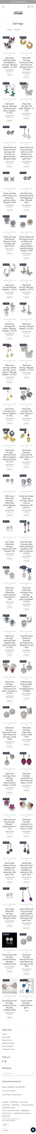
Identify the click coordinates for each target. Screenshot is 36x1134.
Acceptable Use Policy (8, 1108)
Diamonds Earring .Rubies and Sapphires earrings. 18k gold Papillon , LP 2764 (9, 62)
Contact (4, 1034)
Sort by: (9, 30)
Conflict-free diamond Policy (10, 1110)
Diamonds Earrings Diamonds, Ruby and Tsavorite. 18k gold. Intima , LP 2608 (26, 64)
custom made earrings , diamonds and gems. (26, 1004)
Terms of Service (7, 1113)
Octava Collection (7, 1046)
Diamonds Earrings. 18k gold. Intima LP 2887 (26, 412)
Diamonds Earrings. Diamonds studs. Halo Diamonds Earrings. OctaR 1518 (26, 961)
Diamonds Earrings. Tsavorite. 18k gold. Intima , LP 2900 (26, 455)
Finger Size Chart (7, 1040)
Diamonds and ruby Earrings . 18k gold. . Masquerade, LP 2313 (9, 824)
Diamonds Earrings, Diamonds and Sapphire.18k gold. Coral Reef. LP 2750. (9, 642)
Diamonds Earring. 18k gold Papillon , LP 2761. (26, 326)
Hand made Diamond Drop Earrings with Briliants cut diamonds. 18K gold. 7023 (26, 869)
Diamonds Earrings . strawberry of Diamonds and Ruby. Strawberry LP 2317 (9, 688)
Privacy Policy (24, 1102)
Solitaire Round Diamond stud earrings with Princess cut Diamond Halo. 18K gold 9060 (9, 153)
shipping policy (25, 1110)
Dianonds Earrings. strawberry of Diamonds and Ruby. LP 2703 (26, 778)
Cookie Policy (6, 1105)
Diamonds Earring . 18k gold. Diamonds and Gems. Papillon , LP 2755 (9, 108)
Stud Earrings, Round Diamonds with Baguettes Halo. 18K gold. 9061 (26, 198)
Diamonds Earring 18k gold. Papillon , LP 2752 (9, 287)
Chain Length (6, 1037)
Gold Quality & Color (8, 1049)
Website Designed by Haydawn (8, 1120)
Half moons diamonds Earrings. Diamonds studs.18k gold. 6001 (9, 502)
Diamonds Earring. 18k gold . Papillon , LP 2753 (26, 287)
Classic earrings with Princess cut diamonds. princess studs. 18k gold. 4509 (10, 198)
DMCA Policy (15, 1105)
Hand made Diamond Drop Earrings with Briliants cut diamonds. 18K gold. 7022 (9, 869)
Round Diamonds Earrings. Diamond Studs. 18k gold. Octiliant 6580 (9, 1005)
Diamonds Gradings (8, 1043)
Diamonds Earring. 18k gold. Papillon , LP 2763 (26, 367)
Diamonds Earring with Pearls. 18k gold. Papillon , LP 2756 (9, 327)
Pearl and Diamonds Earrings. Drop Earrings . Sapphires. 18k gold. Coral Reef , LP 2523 (26, 595)
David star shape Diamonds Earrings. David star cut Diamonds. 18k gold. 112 (26, 502)
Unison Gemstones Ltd (13, 1119)
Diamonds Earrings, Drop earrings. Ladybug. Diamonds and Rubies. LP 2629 (9, 779)
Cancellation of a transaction (22, 1113)
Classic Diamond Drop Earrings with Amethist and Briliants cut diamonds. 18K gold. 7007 (26, 915)
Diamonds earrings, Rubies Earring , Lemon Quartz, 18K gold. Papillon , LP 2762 (9, 370)
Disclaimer (5, 1102)
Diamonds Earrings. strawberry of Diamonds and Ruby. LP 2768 (26, 824)
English (5, 1125)
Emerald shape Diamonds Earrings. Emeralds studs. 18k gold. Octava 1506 (26, 642)
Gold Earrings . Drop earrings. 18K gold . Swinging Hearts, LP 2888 (26, 686)
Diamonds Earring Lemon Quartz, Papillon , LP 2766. (9, 412)
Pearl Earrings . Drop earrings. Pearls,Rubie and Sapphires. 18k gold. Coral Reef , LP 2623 (26, 548)
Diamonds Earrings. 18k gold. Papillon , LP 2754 (26, 107)
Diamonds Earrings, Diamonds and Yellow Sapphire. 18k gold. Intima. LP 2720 (9, 456)
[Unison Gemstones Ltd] (18, 13)
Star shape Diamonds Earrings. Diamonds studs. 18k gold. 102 (9, 546)
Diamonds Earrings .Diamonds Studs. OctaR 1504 (26, 732)
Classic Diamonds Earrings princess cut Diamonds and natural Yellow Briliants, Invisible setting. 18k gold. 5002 (26, 244)
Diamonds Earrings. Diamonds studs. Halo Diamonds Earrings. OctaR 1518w (9, 734)
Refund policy (6, 1116)
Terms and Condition (27, 1105)
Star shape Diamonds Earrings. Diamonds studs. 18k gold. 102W (9, 914)
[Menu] (3, 6)
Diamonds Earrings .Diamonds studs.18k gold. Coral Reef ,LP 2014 (9, 594)
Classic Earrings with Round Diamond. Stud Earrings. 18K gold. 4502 (9, 241)
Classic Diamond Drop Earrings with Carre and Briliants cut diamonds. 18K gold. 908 (26, 153)
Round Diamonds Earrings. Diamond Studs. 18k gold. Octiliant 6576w (9, 959)
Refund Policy (14, 1102)
